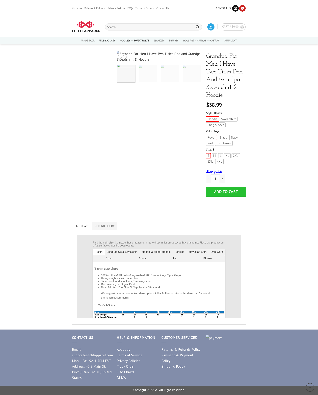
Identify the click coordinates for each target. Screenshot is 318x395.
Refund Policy (105, 226)
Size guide (214, 171)
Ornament (230, 40)
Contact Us (162, 8)
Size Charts (125, 372)
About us (77, 8)
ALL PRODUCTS (107, 40)
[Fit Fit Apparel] (86, 26)
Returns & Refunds (94, 8)
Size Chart (82, 226)
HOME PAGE (88, 40)
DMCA (121, 377)
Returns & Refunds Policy (180, 349)
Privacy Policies (116, 8)
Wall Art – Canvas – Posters (201, 40)
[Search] (197, 26)
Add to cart (226, 191)
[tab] (81, 226)
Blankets (159, 40)
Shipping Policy (173, 366)
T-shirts (174, 40)
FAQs (130, 8)
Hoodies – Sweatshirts (134, 40)
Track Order (126, 366)
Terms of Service (144, 8)
